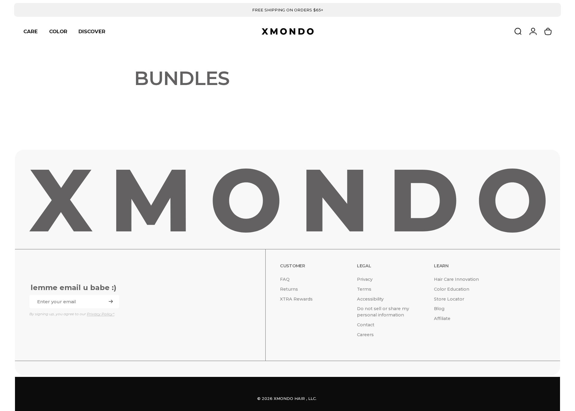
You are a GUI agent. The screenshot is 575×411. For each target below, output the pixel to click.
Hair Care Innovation (456, 279)
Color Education (451, 289)
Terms (364, 289)
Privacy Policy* (100, 314)
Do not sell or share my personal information (383, 312)
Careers (365, 334)
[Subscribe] (110, 301)
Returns (289, 289)
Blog (439, 308)
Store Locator (449, 299)
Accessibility (370, 299)
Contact (365, 324)
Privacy (365, 279)
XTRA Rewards (296, 299)
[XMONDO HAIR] (287, 201)
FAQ (285, 279)
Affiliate (442, 318)
